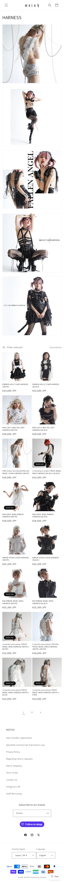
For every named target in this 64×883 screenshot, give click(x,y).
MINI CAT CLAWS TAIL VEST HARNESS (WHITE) (13, 428)
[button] (6, 5)
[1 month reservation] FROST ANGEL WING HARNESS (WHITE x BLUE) (15, 692)
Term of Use (12, 772)
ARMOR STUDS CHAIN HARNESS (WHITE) (15, 558)
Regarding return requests (19, 758)
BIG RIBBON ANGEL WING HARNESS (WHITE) (12, 602)
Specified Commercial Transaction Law (25, 745)
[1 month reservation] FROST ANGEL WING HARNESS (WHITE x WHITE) (15, 646)
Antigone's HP (13, 786)
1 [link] (23, 712)
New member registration (19, 737)
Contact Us (11, 779)
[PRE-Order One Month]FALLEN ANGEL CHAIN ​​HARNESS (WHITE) (15, 472)
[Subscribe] (47, 813)
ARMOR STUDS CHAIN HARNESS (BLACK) (45, 558)
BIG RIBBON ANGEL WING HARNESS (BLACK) (42, 602)
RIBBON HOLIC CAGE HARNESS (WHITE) (15, 385)
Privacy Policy (13, 751)
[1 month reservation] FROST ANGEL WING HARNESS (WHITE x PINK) (45, 692)
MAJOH (27, 877)
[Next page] (40, 712)
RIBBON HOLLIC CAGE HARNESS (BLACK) (45, 385)
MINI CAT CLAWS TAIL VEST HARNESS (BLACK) (43, 428)
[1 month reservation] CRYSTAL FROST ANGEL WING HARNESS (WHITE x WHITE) (45, 646)
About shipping (14, 765)
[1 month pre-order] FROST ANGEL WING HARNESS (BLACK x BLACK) (46, 472)
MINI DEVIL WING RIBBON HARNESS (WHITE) (13, 515)
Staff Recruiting (14, 793)
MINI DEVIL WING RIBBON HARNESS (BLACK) (43, 515)
